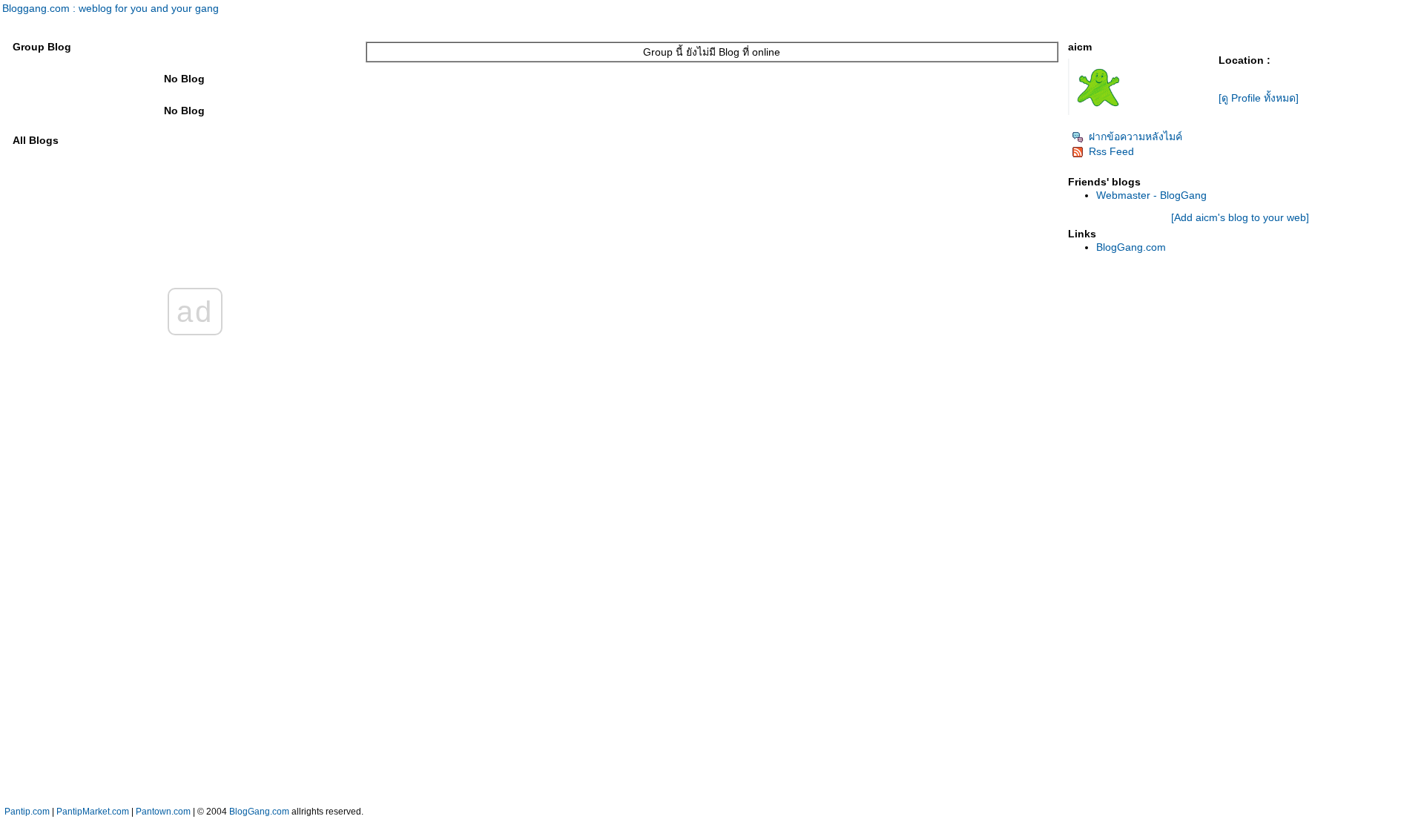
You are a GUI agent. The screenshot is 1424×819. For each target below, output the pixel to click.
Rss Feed (1111, 151)
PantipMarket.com (92, 811)
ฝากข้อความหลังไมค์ (1135, 136)
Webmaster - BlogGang (1151, 195)
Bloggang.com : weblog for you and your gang (110, 8)
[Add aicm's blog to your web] (1240, 217)
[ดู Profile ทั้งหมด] (1259, 98)
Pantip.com (27, 811)
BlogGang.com (1131, 247)
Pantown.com (163, 811)
